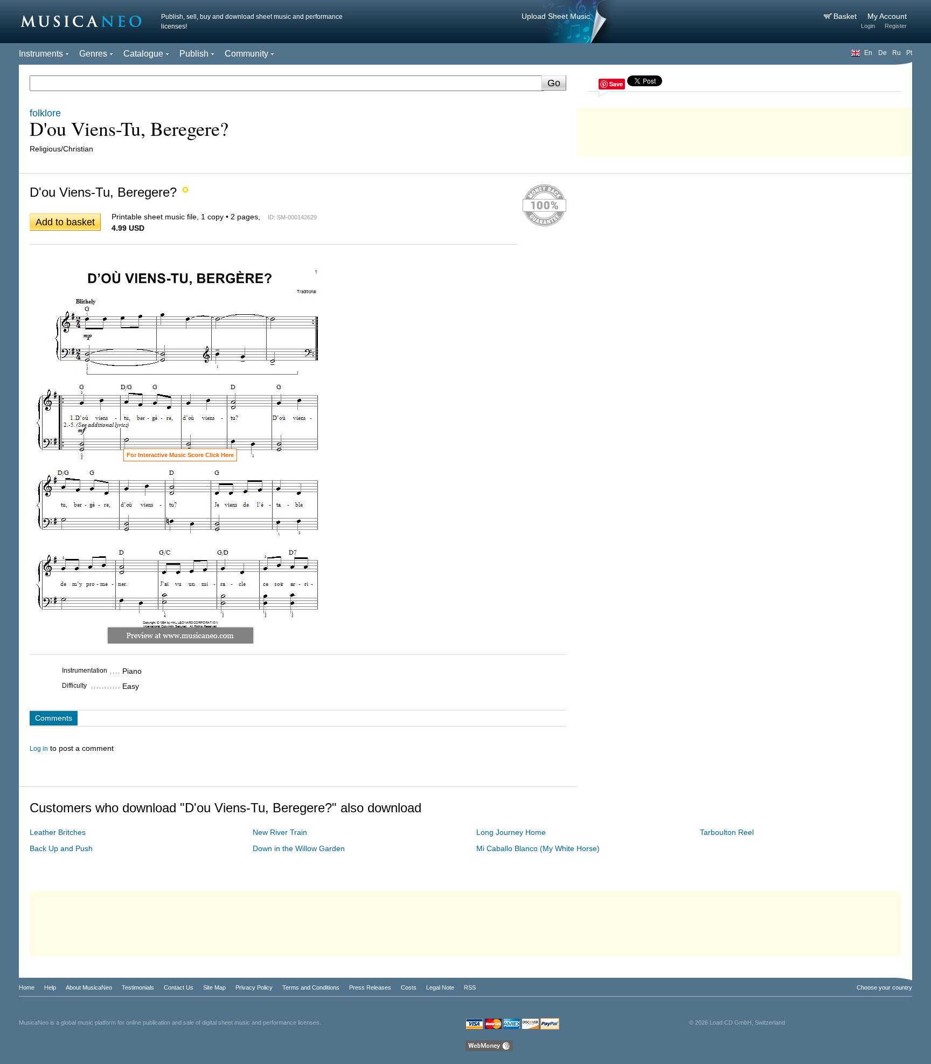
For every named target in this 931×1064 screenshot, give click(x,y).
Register (896, 26)
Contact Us (178, 987)
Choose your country (884, 987)
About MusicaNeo (89, 987)
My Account (887, 16)
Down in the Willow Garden (299, 848)
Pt (909, 53)
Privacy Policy (254, 987)
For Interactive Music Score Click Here (180, 455)
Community (246, 53)
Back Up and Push (61, 848)
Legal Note (440, 987)
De (882, 53)
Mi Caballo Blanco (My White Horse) (538, 848)
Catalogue (143, 53)
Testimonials (138, 987)
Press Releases (370, 987)
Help (50, 987)
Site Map (214, 987)
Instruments (41, 53)
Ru (896, 53)
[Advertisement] (745, 129)
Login (868, 26)
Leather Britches (58, 832)
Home (26, 987)
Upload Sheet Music (556, 16)
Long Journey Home (511, 832)
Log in (39, 748)
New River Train (280, 832)
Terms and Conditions (310, 987)
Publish (194, 53)
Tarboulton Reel (727, 832)
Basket (846, 16)
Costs (408, 987)
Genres (93, 53)
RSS (470, 987)
